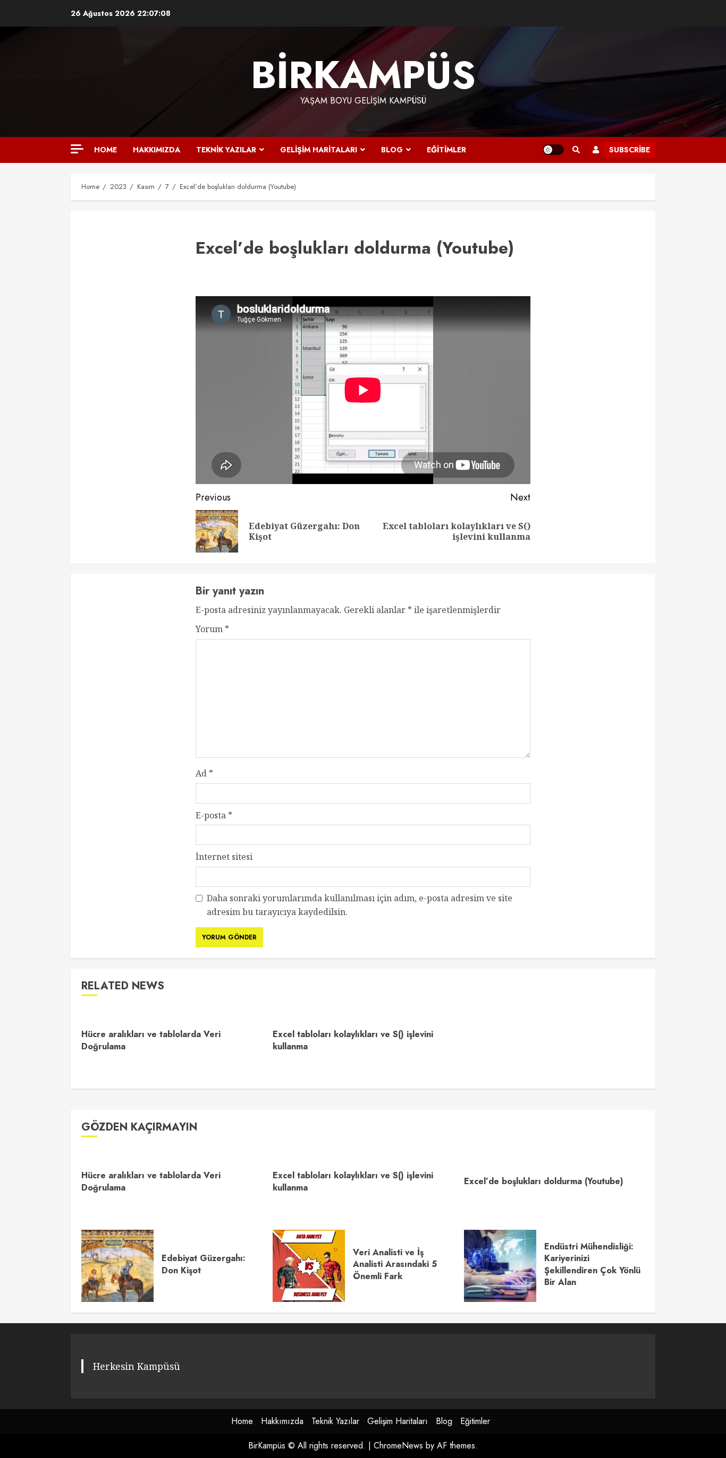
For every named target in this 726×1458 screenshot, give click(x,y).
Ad (204, 773)
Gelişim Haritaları (318, 149)
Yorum (212, 629)
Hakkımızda (156, 149)
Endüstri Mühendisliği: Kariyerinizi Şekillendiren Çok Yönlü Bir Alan (500, 1266)
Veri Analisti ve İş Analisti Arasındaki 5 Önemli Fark (309, 1266)
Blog (392, 149)
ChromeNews (398, 1445)
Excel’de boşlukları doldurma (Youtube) (543, 1181)
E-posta (214, 815)
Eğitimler (446, 149)
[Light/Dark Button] (553, 149)
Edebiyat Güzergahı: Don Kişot (117, 1266)
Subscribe (629, 149)
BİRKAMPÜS (363, 74)
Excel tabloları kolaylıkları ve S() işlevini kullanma (353, 1040)
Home (105, 149)
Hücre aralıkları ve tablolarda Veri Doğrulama (151, 1040)
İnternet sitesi (224, 856)
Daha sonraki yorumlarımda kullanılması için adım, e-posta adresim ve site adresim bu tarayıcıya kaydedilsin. (359, 905)
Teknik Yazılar (226, 149)
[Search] (576, 150)
